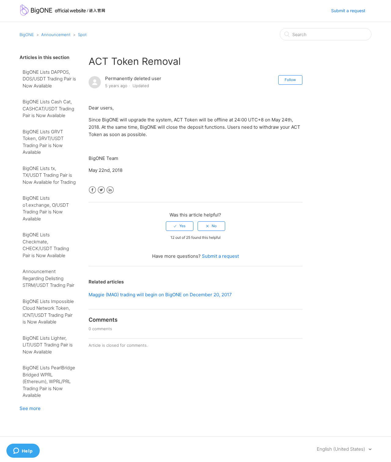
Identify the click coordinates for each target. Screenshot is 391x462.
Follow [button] (290, 79)
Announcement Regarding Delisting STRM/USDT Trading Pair (48, 278)
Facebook (92, 190)
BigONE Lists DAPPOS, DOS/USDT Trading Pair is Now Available (49, 79)
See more (30, 408)
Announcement (56, 34)
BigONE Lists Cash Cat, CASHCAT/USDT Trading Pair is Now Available (48, 108)
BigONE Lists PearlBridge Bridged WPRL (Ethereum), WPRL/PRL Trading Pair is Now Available (49, 381)
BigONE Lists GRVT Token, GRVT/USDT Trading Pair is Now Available (43, 142)
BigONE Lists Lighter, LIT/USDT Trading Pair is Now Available (48, 345)
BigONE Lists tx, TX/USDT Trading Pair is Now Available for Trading (49, 175)
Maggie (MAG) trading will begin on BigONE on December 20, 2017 (160, 295)
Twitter (101, 190)
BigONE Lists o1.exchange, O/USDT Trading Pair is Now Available (46, 208)
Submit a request (348, 10)
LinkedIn (110, 190)
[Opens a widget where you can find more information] (23, 451)
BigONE (27, 34)
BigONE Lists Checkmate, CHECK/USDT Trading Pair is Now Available (46, 245)
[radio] (179, 226)
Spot (82, 34)
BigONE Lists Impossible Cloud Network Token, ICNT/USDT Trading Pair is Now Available (48, 311)
